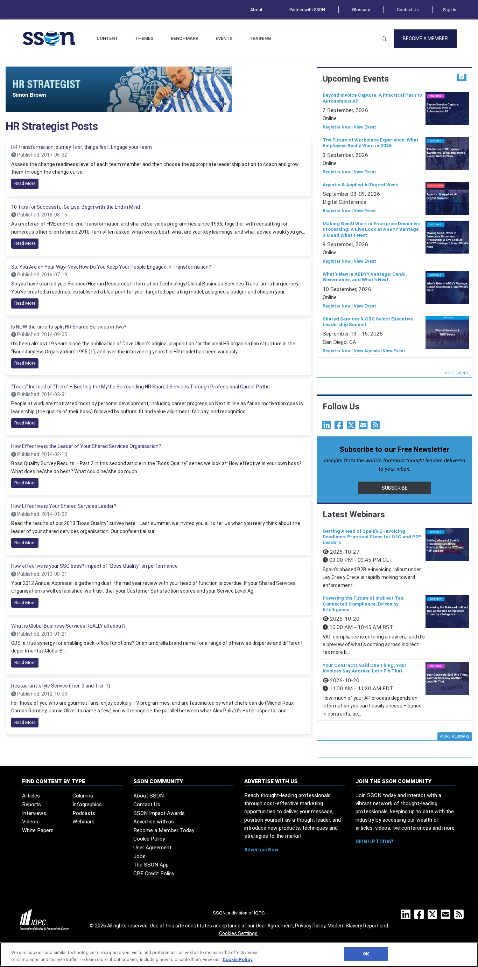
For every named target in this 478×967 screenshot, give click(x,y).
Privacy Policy (310, 925)
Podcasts (83, 813)
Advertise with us (153, 822)
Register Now (337, 127)
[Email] (364, 427)
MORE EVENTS (456, 373)
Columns (82, 796)
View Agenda (367, 350)
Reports (31, 804)
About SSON (148, 796)
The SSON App (151, 865)
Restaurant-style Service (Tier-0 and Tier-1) (60, 686)
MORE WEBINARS (454, 736)
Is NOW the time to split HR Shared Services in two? (68, 327)
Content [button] (107, 38)
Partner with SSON (307, 9)
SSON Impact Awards (159, 813)
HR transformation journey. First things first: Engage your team (81, 147)
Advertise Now (261, 849)
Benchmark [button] (184, 38)
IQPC (259, 913)
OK (366, 953)
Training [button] (260, 38)
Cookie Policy (149, 839)
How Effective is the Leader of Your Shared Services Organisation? (86, 446)
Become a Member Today (163, 830)
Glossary (361, 9)
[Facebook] (340, 427)
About (256, 9)
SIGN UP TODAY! (374, 841)
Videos (30, 822)
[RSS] (460, 916)
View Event (365, 127)
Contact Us (408, 9)
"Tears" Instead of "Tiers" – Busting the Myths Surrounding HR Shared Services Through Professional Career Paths (140, 386)
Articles (31, 796)
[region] (239, 954)
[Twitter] (352, 427)
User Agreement (152, 847)
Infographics (87, 804)
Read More (24, 183)
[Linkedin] (327, 427)
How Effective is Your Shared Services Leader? (63, 506)
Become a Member (425, 38)
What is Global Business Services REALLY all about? (68, 626)
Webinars (83, 822)
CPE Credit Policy (153, 873)
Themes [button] (144, 38)
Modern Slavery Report (353, 925)
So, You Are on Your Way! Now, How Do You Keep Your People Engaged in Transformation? (111, 267)
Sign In (449, 9)
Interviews (34, 813)
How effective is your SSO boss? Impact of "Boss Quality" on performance (94, 566)
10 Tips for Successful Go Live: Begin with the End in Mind (75, 207)
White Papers (38, 830)
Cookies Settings (238, 933)
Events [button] (224, 38)
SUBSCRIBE (395, 488)
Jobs (139, 856)
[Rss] (376, 427)
